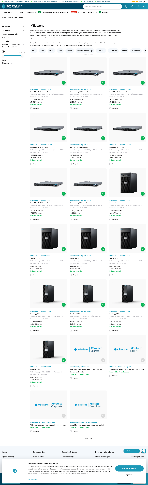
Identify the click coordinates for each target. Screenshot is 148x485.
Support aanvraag (8, 457)
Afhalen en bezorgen (102, 457)
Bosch (69, 50)
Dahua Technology (84, 50)
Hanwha (101, 50)
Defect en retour (38, 457)
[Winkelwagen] (144, 6)
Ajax (42, 50)
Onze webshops (88, 1)
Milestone (136, 50)
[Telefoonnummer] (126, 6)
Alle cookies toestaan (129, 468)
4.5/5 (140, 1)
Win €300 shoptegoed (104, 1)
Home (4, 18)
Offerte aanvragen (68, 457)
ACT (33, 50)
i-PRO (124, 50)
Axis (60, 50)
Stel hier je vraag (132, 451)
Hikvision (113, 50)
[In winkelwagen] (64, 83)
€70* (77, 1)
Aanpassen (128, 475)
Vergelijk (36, 108)
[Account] (138, 6)
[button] (13, 26)
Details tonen (32, 479)
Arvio (51, 50)
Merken (10, 18)
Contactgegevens (137, 457)
